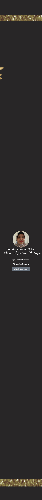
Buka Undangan (22, 269)
